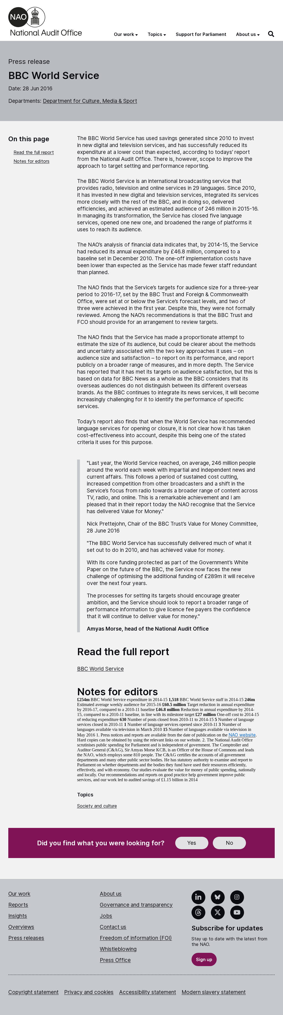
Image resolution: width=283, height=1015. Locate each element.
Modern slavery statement (214, 992)
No (229, 843)
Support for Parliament (201, 34)
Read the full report (34, 152)
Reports (18, 905)
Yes (191, 843)
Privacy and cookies (89, 992)
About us (111, 894)
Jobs (106, 916)
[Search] (271, 34)
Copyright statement (33, 992)
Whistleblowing (118, 949)
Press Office (115, 960)
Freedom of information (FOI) (136, 938)
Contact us (113, 927)
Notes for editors (31, 161)
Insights (17, 916)
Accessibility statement (147, 992)
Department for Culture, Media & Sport (90, 101)
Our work (19, 894)
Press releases (26, 938)
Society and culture (97, 806)
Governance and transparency (136, 905)
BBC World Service (100, 669)
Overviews (21, 927)
